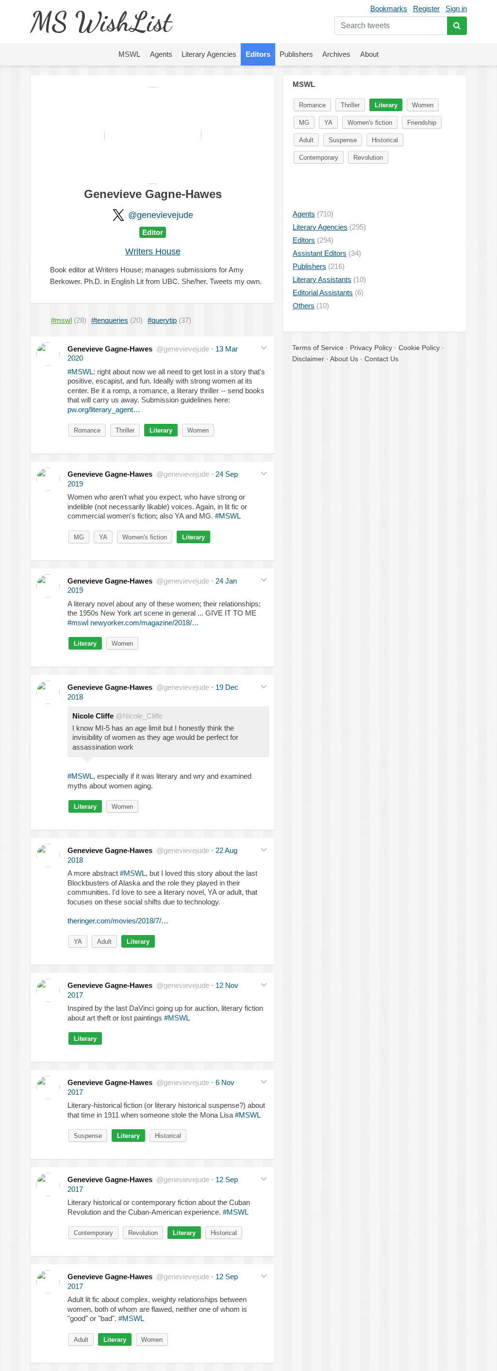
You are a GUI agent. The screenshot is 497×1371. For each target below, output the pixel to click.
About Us (344, 359)
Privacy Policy (371, 347)
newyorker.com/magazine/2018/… (144, 623)
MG (79, 537)
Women (198, 430)
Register (426, 8)
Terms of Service (318, 347)
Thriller (125, 430)
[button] (264, 347)
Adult (104, 941)
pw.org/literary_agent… (103, 409)
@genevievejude (160, 215)
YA (103, 537)
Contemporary (93, 1233)
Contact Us (381, 359)
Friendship (421, 122)
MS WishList (100, 21)
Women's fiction (144, 537)
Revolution (143, 1233)
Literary (160, 430)
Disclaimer (308, 359)
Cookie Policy (419, 347)
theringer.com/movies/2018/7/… (117, 921)
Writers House (153, 251)
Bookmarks (388, 8)
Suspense (88, 1135)
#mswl (77, 623)
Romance (87, 430)
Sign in (456, 8)
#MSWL (80, 372)
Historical (168, 1135)
